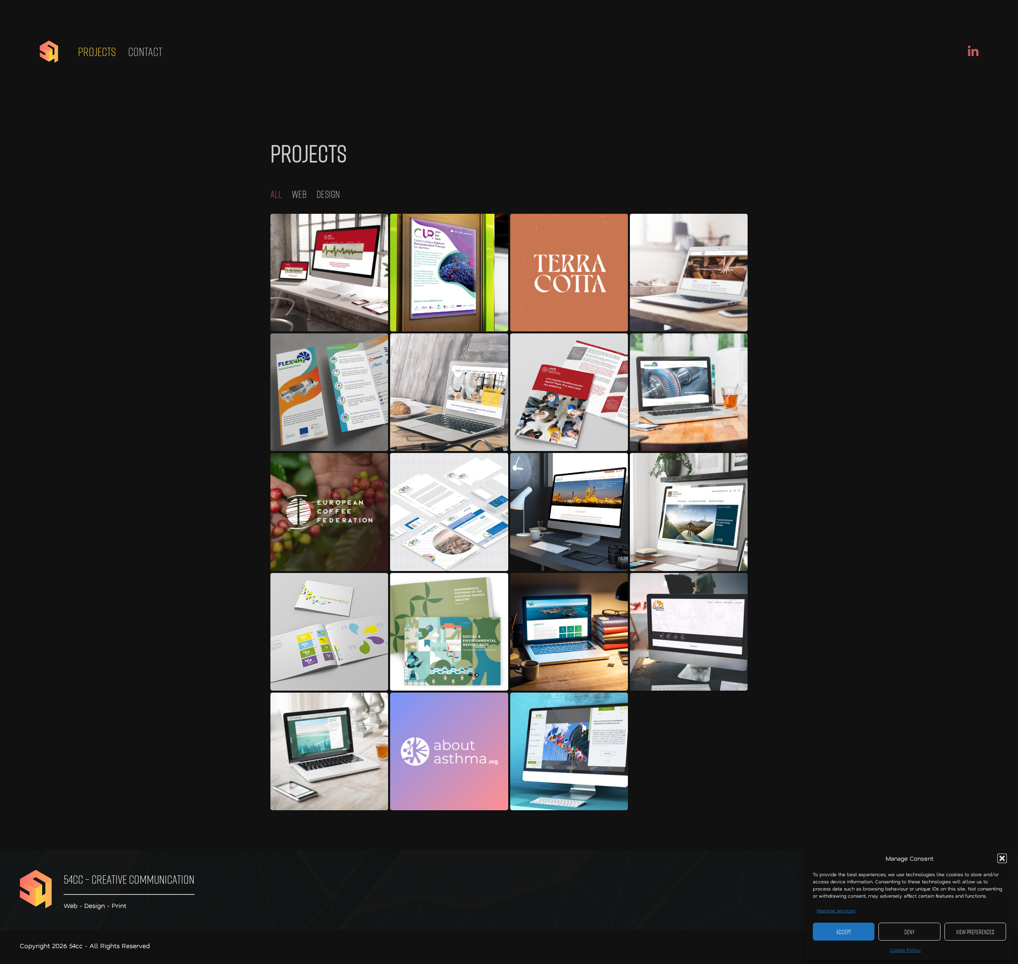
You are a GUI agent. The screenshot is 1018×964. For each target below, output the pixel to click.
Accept (843, 932)
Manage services (836, 910)
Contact (145, 52)
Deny (909, 932)
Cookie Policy (905, 950)
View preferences (975, 932)
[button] (1002, 858)
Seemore (329, 272)
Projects (97, 52)
